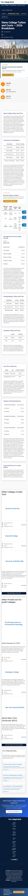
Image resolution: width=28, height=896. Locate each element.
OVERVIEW (4, 13)
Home (2, 5)
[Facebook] (11, 859)
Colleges (7, 5)
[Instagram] (17, 859)
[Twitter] (13, 859)
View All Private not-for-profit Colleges (14, 745)
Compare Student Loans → (10, 201)
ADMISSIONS (23, 13)
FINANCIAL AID (4, 16)
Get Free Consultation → (14, 811)
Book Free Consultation (18, 892)
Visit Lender (24, 212)
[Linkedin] (15, 859)
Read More (23, 524)
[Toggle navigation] (25, 2)
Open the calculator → (7, 74)
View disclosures (24, 215)
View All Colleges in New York (14, 593)
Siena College (13, 5)
